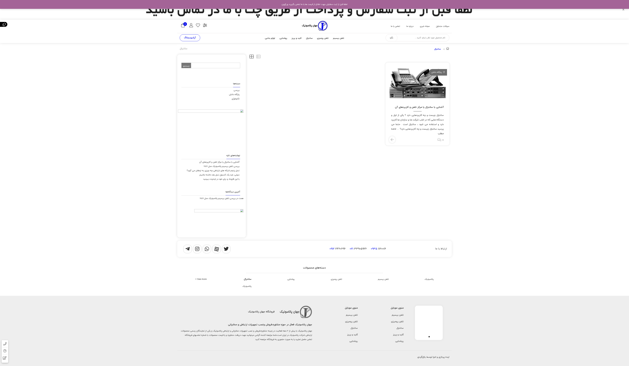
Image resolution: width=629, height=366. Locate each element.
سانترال (247, 279)
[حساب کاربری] (191, 26)
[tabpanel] (429, 322)
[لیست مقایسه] (205, 26)
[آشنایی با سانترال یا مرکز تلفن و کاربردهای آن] (417, 83)
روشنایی (291, 279)
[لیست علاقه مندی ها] (198, 26)
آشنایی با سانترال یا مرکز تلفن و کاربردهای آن (419, 107)
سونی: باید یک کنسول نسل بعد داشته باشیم (219, 174)
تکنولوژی (235, 98)
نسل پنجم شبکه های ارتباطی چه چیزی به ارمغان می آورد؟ (213, 170)
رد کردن (285, 4)
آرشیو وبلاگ (190, 37)
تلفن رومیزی (336, 279)
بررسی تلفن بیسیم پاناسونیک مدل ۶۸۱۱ (221, 166)
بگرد (391, 37)
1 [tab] (429, 336)
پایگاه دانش (436, 72)
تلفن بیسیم (383, 279)
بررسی (236, 90)
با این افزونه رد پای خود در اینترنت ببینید (221, 179)
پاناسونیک (429, 279)
